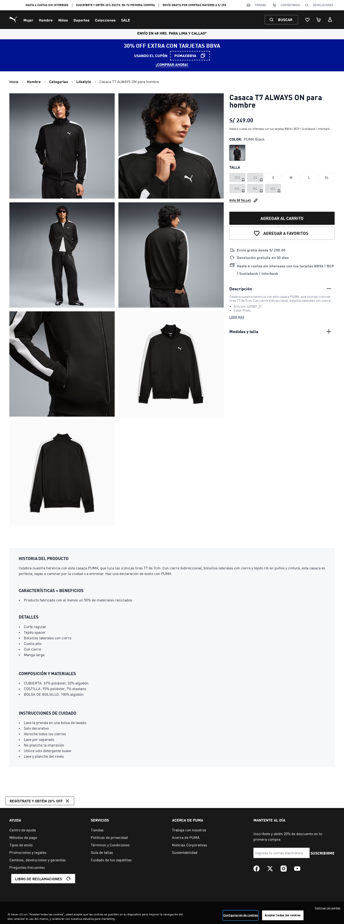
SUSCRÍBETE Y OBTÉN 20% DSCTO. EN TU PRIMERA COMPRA (115, 5)
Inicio (13, 81)
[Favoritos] (307, 19)
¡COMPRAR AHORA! (172, 64)
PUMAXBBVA (185, 55)
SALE (125, 20)
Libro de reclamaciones (38, 879)
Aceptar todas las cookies (283, 915)
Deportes (81, 20)
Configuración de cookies (240, 915)
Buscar (285, 19)
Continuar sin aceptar (327, 907)
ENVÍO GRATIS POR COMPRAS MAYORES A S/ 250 (194, 5)
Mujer (28, 20)
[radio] (237, 153)
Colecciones (105, 20)
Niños (63, 20)
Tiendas (260, 5)
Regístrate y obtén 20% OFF (36, 801)
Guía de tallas (240, 200)
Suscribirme (323, 853)
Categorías (58, 81)
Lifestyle (83, 81)
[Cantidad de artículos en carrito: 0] (318, 19)
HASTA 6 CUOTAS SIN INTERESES (47, 5)
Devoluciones (323, 5)
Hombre (46, 20)
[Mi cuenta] (330, 19)
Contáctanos (290, 5)
